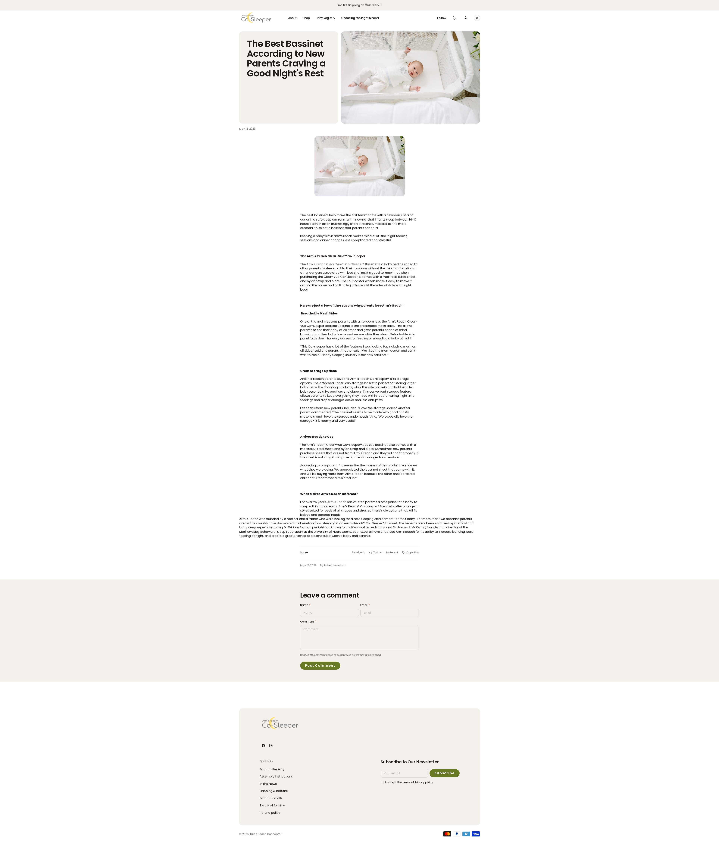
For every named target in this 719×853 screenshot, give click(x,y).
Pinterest (392, 552)
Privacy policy (424, 782)
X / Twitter (376, 552)
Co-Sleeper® (354, 264)
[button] (441, 18)
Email (363, 605)
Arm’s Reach (336, 502)
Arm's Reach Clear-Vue (324, 264)
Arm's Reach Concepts (264, 834)
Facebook (358, 552)
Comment (307, 621)
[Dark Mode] (454, 18)
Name (304, 605)
